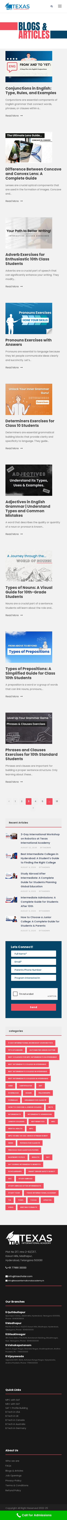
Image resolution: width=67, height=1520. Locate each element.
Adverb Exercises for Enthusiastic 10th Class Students (27, 259)
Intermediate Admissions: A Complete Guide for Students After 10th (39, 902)
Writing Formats (28, 1207)
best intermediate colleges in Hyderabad (28, 1078)
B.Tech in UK (12, 1416)
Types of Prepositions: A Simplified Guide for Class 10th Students (30, 673)
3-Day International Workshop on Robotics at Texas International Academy (40, 839)
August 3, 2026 (28, 911)
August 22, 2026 (29, 847)
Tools (33, 1200)
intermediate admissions (40, 1114)
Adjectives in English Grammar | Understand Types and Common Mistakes (27, 508)
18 (57, 801)
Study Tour (14, 1193)
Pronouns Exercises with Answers (28, 342)
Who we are (12, 1460)
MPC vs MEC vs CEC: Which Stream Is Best (28, 1135)
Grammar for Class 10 (35, 1100)
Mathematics (37, 1121)
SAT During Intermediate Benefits (24, 1164)
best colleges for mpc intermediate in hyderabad (32, 1057)
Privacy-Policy (13, 1480)
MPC (31, 1128)
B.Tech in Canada (15, 1420)
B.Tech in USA (12, 1411)
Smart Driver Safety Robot (41, 1171)
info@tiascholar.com (20, 1276)
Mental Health (15, 1128)
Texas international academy (41, 1193)
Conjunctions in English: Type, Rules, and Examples (30, 90)
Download (13, 1093)
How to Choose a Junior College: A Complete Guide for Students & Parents (40, 921)
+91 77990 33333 (16, 1267)
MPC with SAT (12, 1399)
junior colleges (16, 1121)
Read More (12, 115)
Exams (29, 1093)
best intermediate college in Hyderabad (27, 1071)
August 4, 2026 (28, 867)
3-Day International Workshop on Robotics (30, 1043)
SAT (48, 1157)
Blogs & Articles (14, 1470)
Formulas (13, 1100)
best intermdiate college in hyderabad (27, 1064)
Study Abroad (25, 1178)
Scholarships (15, 1171)
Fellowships (44, 1093)
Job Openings (13, 1475)
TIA (9, 1200)
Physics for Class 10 (30, 1143)
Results (35, 1157)
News (10, 1143)
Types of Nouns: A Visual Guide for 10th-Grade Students (29, 592)
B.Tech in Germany (15, 1428)
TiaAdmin (46, 847)
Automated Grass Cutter (42, 1050)
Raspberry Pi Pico (16, 1157)
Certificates (25, 1085)
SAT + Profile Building (16, 1408)
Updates (47, 1200)
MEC (53, 1121)
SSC (10, 1178)
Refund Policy (13, 1490)
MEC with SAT (12, 1404)
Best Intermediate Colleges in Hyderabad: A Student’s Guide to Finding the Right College (40, 858)
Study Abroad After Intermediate (24, 1185)
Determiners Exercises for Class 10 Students (29, 423)
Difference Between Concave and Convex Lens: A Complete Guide (33, 174)
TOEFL (20, 1200)
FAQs (8, 1465)
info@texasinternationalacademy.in (25, 1280)
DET (40, 1085)
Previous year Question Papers (23, 1150)
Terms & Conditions (16, 1485)
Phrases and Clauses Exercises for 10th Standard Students (31, 754)
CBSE (10, 1085)
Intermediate (14, 1114)
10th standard (15, 1050)
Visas (10, 1207)
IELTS (50, 1107)
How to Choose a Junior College (24, 1107)
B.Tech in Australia (15, 1424)
